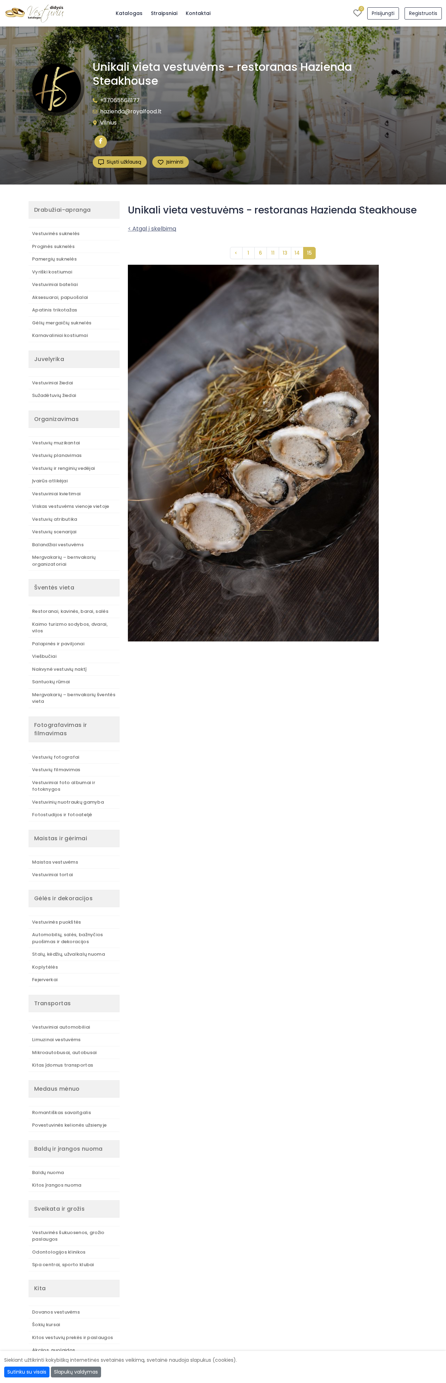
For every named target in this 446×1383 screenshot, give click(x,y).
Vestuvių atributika (54, 519)
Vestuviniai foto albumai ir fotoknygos (63, 786)
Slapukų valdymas (76, 1371)
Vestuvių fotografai (55, 757)
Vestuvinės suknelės (56, 233)
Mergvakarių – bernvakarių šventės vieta (73, 698)
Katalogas (129, 13)
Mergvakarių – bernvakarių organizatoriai (64, 561)
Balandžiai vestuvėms (58, 544)
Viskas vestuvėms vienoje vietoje (70, 506)
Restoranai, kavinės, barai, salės (70, 611)
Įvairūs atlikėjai (50, 481)
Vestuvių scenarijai (54, 531)
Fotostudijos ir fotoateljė (62, 814)
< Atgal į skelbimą (152, 229)
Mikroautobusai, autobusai (64, 1052)
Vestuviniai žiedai (52, 382)
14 (297, 252)
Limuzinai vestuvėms (56, 1039)
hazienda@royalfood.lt (131, 111)
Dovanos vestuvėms (56, 1312)
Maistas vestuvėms (55, 862)
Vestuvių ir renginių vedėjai (63, 468)
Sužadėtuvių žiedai (54, 395)
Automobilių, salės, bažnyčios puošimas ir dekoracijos (67, 938)
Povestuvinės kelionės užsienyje (69, 1125)
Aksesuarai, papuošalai (60, 297)
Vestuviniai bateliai (55, 284)
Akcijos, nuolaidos (53, 1350)
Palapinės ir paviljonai (58, 643)
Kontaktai (198, 13)
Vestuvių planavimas (57, 455)
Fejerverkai (44, 979)
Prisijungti (383, 13)
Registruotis (423, 13)
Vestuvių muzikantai (56, 442)
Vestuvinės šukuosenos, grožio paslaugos (68, 1236)
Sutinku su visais (26, 1371)
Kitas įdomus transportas (62, 1065)
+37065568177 (120, 100)
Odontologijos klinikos (59, 1252)
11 (273, 252)
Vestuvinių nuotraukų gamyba (68, 802)
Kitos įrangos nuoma (57, 1185)
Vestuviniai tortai (52, 874)
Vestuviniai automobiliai (61, 1027)
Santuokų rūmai (51, 681)
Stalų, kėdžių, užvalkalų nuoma (68, 954)
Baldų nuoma (48, 1172)
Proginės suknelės (53, 246)
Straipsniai (164, 13)
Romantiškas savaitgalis (61, 1112)
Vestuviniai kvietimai (56, 493)
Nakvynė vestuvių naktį (59, 669)
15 (309, 252)
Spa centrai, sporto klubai (63, 1264)
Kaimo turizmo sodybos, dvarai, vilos (70, 627)
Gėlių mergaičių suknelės (61, 323)
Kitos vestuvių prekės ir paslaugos (72, 1337)
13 (285, 252)
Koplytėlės (45, 967)
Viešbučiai (44, 656)
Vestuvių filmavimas (56, 769)
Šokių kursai (46, 1324)
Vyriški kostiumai (52, 272)
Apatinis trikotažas (54, 310)
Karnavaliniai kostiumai (60, 335)
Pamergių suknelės (54, 259)
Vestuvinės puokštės (56, 922)
